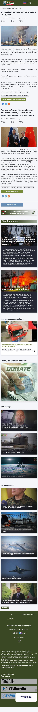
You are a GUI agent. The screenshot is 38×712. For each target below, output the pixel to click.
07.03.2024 (8, 18)
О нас (11, 614)
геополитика (5, 187)
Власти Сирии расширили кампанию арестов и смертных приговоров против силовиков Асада (18, 240)
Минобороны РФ (6, 92)
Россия (19, 187)
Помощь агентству (27, 614)
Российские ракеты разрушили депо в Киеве (15, 288)
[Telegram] (6, 104)
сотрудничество (29, 187)
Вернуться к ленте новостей (19, 625)
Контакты (11, 619)
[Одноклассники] (9, 104)
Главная (3, 8)
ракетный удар (25, 92)
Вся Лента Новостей (14, 8)
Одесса (16, 92)
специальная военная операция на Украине (14, 95)
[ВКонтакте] (3, 104)
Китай (13, 187)
